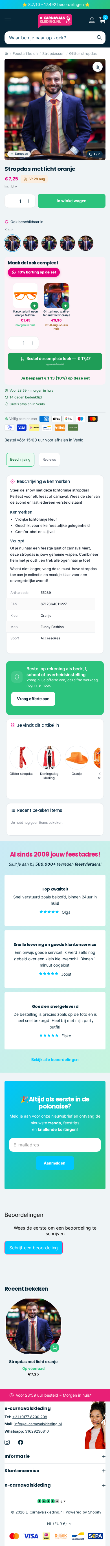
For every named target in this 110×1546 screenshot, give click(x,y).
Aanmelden (55, 1163)
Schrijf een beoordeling (33, 1247)
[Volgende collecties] (15, 786)
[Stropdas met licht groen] (49, 243)
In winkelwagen (71, 200)
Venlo (78, 439)
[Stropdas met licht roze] (86, 243)
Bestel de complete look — (59, 361)
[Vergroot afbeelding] (98, 67)
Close (55, 1456)
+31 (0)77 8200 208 (29, 1417)
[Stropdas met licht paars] (67, 243)
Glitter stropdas (83, 53)
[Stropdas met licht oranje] (12, 243)
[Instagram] (7, 1442)
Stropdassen (53, 53)
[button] (29, 201)
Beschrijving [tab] (20, 459)
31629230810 (37, 1431)
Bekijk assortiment (8, 20)
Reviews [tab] (49, 459)
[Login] (91, 20)
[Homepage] (6, 53)
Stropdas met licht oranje (33, 1361)
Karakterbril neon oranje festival (25, 313)
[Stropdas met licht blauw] (31, 243)
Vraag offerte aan (33, 698)
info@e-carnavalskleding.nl (38, 1424)
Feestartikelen (25, 53)
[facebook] (20, 1442)
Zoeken (99, 37)
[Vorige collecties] (15, 736)
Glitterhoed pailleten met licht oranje (56, 313)
